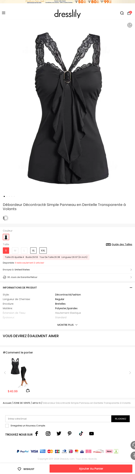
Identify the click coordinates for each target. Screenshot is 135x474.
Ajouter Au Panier (91, 469)
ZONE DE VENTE (21, 403)
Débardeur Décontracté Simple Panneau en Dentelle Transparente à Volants (87, 403)
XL (33, 250)
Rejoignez (120, 418)
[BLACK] (6, 236)
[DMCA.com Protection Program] (115, 452)
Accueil (7, 403)
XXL (43, 250)
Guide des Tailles (122, 244)
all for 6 (36, 403)
